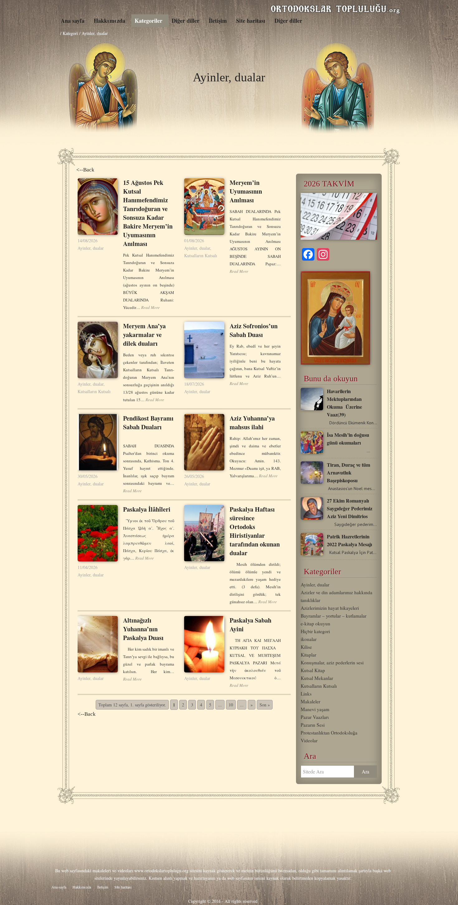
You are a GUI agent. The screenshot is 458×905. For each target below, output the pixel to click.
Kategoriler (148, 21)
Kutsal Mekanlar (317, 678)
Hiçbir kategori (315, 631)
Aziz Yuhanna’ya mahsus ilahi (252, 422)
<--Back (85, 170)
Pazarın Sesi (313, 725)
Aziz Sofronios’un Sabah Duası (254, 330)
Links (306, 694)
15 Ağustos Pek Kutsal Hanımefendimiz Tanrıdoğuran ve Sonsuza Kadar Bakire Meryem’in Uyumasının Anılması (148, 213)
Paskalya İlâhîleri (146, 509)
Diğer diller (185, 21)
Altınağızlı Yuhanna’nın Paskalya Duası (143, 629)
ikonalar (309, 639)
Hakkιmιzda (109, 21)
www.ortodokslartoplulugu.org (161, 871)
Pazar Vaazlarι (315, 717)
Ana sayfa (72, 21)
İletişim (218, 21)
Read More (150, 307)
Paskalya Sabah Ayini (250, 624)
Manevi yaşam (315, 709)
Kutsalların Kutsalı (200, 255)
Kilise (306, 647)
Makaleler (310, 701)
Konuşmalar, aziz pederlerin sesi (332, 662)
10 (231, 705)
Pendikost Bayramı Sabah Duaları (148, 422)
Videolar (309, 740)
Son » (265, 705)
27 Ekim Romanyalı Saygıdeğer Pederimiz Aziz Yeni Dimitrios (349, 508)
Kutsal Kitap (313, 670)
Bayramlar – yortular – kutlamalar (333, 616)
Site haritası (250, 21)
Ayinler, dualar (91, 248)
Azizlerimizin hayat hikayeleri (330, 608)
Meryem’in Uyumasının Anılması (246, 191)
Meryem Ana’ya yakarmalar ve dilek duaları (144, 334)
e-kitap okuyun (315, 623)
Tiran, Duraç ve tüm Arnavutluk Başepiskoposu (348, 472)
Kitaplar (308, 655)
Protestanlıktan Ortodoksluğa (329, 732)
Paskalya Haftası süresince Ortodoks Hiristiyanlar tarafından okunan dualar (255, 531)
